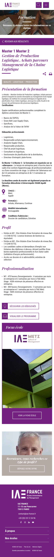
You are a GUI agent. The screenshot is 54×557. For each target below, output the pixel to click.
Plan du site (27, 547)
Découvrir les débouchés (23, 306)
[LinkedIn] (29, 522)
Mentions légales (37, 547)
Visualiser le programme (23, 316)
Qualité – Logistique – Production (20, 82)
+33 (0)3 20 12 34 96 (27, 518)
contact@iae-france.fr (27, 514)
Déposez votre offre (27, 469)
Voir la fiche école (27, 415)
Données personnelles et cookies (21, 550)
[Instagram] (25, 522)
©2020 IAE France (37, 550)
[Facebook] (21, 522)
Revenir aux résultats (17, 41)
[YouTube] (33, 522)
